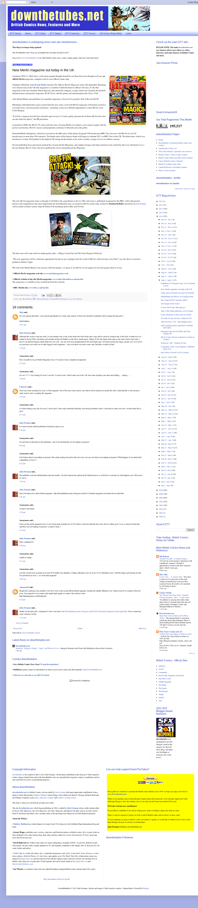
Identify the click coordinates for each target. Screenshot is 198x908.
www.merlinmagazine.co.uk (56, 273)
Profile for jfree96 (63, 879)
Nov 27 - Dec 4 (167, 234)
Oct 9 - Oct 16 (166, 261)
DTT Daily (40, 33)
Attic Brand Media (25, 299)
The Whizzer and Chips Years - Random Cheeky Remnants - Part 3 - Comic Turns (174, 596)
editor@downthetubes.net (92, 669)
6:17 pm (22, 414)
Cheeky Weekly (165, 592)
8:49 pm (22, 430)
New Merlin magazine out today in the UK (176, 289)
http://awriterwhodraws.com (22, 864)
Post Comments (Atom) (31, 632)
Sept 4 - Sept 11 (167, 280)
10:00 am (22, 579)
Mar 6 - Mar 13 (167, 451)
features (51, 797)
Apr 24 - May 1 (167, 425)
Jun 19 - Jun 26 (167, 395)
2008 (161, 497)
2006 (161, 505)
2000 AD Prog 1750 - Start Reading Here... (177, 321)
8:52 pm (22, 463)
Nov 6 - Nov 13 (167, 246)
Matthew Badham (40, 795)
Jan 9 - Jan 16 (166, 481)
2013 (161, 208)
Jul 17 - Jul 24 (166, 379)
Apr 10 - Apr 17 (167, 432)
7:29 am (22, 481)
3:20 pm (22, 348)
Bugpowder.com (26, 858)
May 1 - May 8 (167, 421)
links (37, 797)
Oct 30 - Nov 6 (167, 250)
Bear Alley (163, 574)
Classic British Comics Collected (171, 161)
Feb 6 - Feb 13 (166, 466)
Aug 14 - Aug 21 (167, 364)
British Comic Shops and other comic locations (176, 157)
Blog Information (50, 879)
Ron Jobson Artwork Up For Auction (175, 352)
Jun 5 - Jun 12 (166, 402)
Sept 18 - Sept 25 (167, 272)
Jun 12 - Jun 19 (167, 398)
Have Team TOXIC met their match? (174, 300)
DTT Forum (89, 33)
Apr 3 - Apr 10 (167, 436)
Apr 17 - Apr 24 (167, 428)
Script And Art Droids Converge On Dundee (177, 292)
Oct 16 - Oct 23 (167, 257)
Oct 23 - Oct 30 (167, 253)
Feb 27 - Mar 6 (167, 455)
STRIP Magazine (165, 681)
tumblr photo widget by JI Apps (185, 189)
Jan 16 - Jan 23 (167, 478)
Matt (21, 312)
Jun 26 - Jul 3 (166, 391)
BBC (34, 299)
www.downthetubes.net (30, 58)
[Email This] (48, 295)
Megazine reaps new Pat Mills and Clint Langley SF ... (175, 332)
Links (128, 33)
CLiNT (161, 669)
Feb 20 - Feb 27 (167, 459)
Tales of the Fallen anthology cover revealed (177, 311)
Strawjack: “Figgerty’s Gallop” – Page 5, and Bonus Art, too (37, 648)
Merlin (79, 299)
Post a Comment (22, 623)
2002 (161, 516)
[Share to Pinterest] (59, 295)
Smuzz (141, 144)
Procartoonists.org (166, 613)
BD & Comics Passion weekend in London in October (177, 338)
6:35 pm (22, 530)
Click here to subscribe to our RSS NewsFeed (31, 675)
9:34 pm (22, 599)
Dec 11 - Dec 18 (167, 227)
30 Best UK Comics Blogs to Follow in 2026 (175, 634)
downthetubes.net (23, 646)
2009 (161, 494)
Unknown (23, 386)
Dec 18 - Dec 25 (167, 223)
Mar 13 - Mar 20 (167, 447)
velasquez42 (24, 587)
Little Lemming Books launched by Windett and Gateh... (177, 326)
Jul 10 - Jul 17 (166, 383)
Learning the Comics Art (168, 148)
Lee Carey (72, 299)
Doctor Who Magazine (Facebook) (171, 675)
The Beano (162, 685)
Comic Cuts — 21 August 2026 (171, 577)
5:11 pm (22, 561)
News (28, 33)
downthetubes (17, 774)
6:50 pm (22, 545)
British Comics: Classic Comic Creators (173, 154)
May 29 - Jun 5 (167, 406)
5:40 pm (22, 378)
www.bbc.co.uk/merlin (39, 287)
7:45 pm (22, 512)
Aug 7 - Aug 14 (167, 368)
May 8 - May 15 (167, 417)
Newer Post (17, 628)
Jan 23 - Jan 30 (167, 474)
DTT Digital (55, 33)
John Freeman (25, 333)
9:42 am (22, 496)
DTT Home (15, 33)
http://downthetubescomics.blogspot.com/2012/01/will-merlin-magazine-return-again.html (94, 611)
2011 (161, 216)
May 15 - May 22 (168, 413)
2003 (161, 513)
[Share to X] (54, 295)
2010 (161, 490)
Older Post (142, 628)
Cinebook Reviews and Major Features (173, 167)
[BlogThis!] (51, 295)
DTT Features (72, 33)
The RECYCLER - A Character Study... (174, 559)
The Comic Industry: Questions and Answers (175, 151)
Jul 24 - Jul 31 (166, 376)
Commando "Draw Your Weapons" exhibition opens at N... (178, 347)
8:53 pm (22, 363)
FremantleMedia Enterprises (59, 299)
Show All (192, 653)
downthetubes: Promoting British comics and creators (175, 144)
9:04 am (22, 445)
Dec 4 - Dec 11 (167, 231)
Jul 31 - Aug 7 (166, 372)
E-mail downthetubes (49, 664)
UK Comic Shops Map (110, 33)
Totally (161, 694)
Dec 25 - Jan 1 (166, 219)
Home (80, 628)
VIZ (160, 700)
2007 (161, 501)
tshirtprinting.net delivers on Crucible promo (177, 296)
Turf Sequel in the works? (170, 303)
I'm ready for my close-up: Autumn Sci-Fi (176, 318)
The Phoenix (163, 691)
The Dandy (163, 688)
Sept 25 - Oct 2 (167, 268)
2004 (161, 509)
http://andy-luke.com (79, 861)
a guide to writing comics (67, 797)
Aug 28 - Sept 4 (167, 357)
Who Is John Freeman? (167, 170)
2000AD (162, 666)
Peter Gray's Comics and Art (170, 631)
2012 (161, 212)
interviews (43, 797)
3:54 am (22, 396)
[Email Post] (43, 295)
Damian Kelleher (42, 299)
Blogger (146, 888)
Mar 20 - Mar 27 (167, 444)
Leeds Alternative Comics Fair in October (176, 314)
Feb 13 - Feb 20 (167, 463)
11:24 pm (22, 617)
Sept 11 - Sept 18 (167, 276)
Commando (163, 672)
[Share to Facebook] (56, 295)
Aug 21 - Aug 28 (167, 360)
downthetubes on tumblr (167, 183)
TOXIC (161, 697)
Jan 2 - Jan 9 (166, 485)
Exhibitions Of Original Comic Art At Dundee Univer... (178, 284)
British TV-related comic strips (170, 164)
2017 (161, 205)
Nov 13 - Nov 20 (167, 242)
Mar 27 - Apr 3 (167, 440)
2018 (161, 201)
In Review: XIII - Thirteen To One (173, 343)
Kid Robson (164, 556)
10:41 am (22, 324)
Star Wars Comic (165, 678)
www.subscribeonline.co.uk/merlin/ (68, 279)
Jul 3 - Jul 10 (166, 387)
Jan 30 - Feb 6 (166, 470)
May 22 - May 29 (168, 410)
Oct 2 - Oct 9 (166, 265)
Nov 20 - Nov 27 (167, 238)
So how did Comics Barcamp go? (173, 307)
